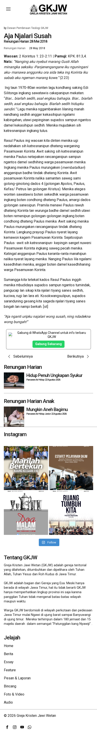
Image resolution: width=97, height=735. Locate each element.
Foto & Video (14, 694)
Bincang (10, 686)
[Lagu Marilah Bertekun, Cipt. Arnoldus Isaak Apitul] (26, 468)
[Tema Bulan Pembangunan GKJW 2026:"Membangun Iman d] (26, 513)
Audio (8, 702)
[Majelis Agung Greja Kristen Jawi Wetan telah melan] (71, 468)
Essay (9, 662)
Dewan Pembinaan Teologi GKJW (27, 28)
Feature (10, 670)
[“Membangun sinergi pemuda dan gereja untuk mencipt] (71, 513)
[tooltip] (7, 727)
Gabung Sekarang (48, 344)
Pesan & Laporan (17, 678)
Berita (8, 654)
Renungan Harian (14, 48)
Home (8, 646)
